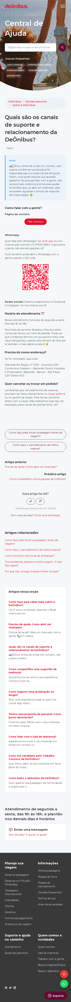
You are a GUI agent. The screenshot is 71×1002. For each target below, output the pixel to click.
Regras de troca (47, 876)
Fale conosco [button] (35, 221)
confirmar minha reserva (39, 65)
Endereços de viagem (18, 924)
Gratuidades (12, 900)
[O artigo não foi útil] (40, 501)
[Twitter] (10, 988)
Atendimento (13, 946)
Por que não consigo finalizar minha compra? (32, 571)
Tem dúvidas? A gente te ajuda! (28, 834)
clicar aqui (47, 241)
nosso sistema (56, 393)
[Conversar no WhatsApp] (64, 984)
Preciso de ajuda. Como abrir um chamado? (31, 466)
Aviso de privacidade (50, 904)
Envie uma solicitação (47, 515)
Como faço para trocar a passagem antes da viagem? (31, 542)
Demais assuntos (36, 101)
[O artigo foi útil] (30, 501)
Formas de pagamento (19, 918)
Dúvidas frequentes (50, 892)
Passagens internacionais (13, 892)
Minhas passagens (49, 870)
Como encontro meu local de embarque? (30, 555)
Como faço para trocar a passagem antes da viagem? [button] (35, 434)
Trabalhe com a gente (51, 959)
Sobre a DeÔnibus (24, 105)
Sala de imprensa (48, 953)
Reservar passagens (17, 874)
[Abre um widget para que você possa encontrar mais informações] (56, 996)
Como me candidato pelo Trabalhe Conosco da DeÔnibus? (31, 757)
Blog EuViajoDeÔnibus (51, 965)
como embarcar (15, 65)
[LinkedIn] (14, 988)
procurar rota (13, 76)
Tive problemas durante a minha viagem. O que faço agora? (33, 563)
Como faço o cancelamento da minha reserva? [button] (35, 446)
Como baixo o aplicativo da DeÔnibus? (34, 778)
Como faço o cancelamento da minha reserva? (33, 549)
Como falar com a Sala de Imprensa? (32, 736)
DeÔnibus (14, 101)
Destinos (10, 912)
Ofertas (9, 906)
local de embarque (38, 70)
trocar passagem (15, 70)
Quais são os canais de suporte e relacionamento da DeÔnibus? (30, 648)
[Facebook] (6, 988)
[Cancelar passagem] (64, 974)
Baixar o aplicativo (48, 971)
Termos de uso (47, 898)
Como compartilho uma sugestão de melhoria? (37, 479)
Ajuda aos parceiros (16, 953)
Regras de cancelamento (46, 884)
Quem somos (46, 946)
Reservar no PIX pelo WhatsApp (17, 882)
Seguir (10, 148)
